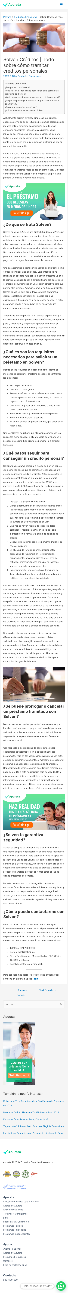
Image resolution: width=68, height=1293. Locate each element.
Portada (7, 17)
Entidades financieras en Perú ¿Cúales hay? (25, 1119)
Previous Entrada (21, 991)
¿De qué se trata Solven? (18, 87)
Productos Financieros (25, 17)
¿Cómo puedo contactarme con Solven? (24, 110)
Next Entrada (47, 990)
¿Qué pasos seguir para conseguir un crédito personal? (32, 97)
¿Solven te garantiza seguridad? (21, 107)
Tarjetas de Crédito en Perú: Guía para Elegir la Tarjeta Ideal (33, 1126)
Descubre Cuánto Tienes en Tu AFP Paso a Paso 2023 (31, 1112)
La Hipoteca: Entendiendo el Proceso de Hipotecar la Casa (33, 1133)
